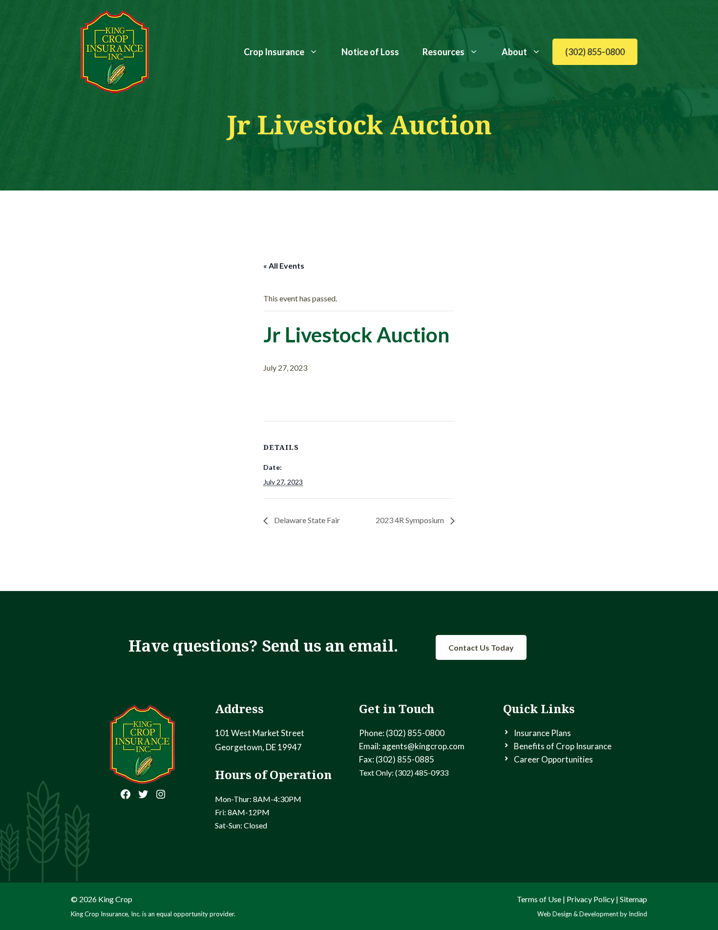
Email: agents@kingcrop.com (412, 746)
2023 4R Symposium (410, 520)
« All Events (283, 265)
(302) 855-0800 (595, 51)
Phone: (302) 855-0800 (401, 733)
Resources (443, 51)
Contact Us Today (481, 647)
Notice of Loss (370, 51)
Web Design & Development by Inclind (592, 914)
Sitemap (633, 899)
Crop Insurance (274, 51)
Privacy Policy (590, 899)
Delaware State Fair (306, 520)
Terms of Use (539, 899)
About (514, 51)
